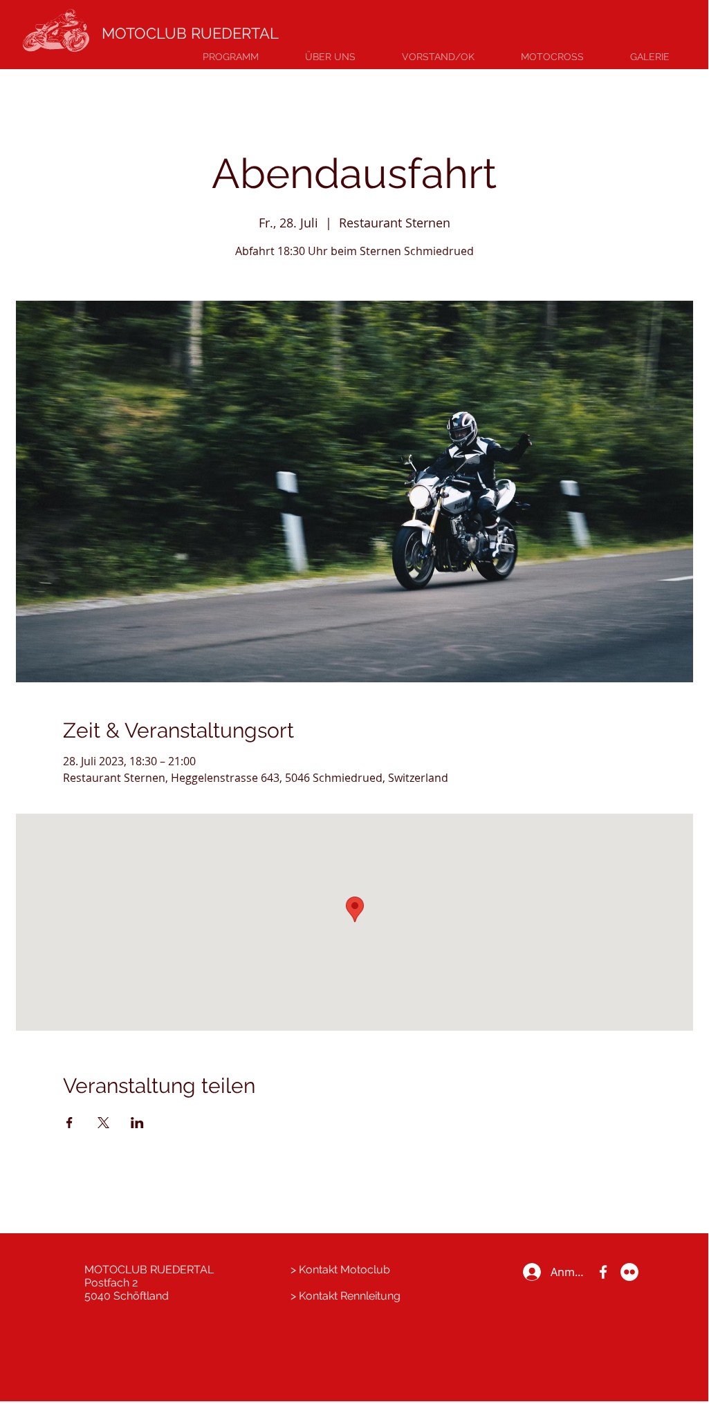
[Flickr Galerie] (629, 1272)
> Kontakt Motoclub (340, 1269)
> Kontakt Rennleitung (345, 1295)
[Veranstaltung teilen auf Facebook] (69, 1122)
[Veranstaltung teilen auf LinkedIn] (137, 1122)
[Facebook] (603, 1272)
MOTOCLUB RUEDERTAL (190, 33)
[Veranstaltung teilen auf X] (103, 1122)
